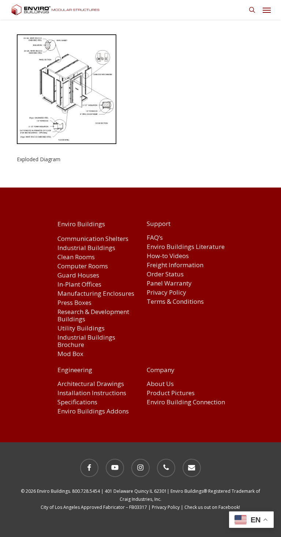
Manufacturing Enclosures (95, 294)
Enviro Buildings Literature (186, 247)
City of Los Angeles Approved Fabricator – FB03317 (94, 507)
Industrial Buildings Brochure (86, 341)
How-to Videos (168, 256)
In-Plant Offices (79, 284)
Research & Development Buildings (93, 315)
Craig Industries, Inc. (140, 499)
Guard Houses (78, 275)
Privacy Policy (166, 292)
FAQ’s (155, 238)
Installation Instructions (91, 393)
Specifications (77, 402)
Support (159, 224)
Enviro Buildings (81, 224)
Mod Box (70, 354)
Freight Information (175, 265)
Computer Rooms (82, 266)
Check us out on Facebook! (212, 507)
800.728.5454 (86, 491)
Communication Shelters (92, 239)
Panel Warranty (169, 283)
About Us (160, 384)
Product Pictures (171, 393)
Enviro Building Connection (186, 402)
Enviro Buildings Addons (93, 411)
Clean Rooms (76, 257)
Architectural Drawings (90, 384)
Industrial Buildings (86, 248)
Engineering (74, 370)
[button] (267, 10)
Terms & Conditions (175, 302)
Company (161, 370)
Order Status (165, 274)
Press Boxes (74, 303)
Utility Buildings (81, 328)
